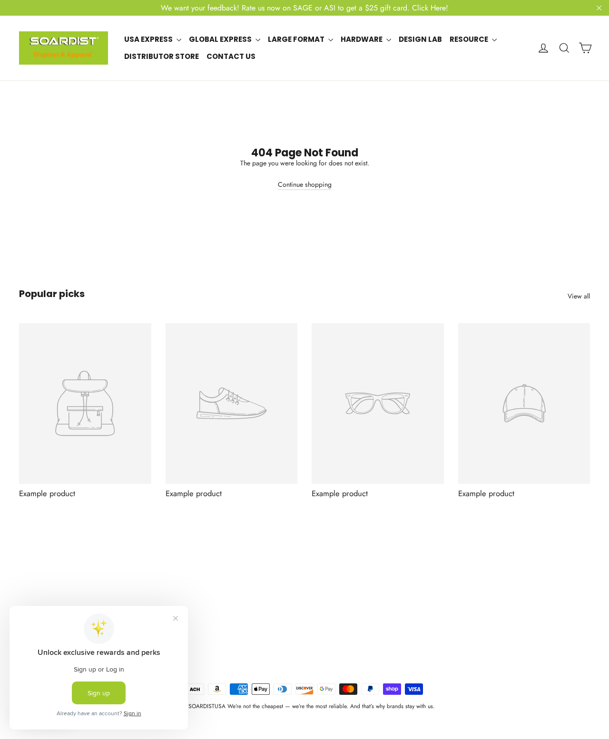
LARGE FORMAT (297, 39)
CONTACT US (230, 56)
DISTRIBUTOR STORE (161, 56)
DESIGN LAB (420, 39)
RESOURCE (470, 39)
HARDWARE (362, 39)
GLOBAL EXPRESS (221, 39)
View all (579, 296)
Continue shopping (305, 184)
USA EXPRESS (149, 39)
